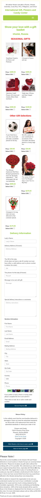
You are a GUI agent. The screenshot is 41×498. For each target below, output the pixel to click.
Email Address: (9, 338)
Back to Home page (19, 448)
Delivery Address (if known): (13, 245)
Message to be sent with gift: (14, 280)
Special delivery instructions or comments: (18, 299)
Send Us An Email (20, 436)
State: (6, 361)
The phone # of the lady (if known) (15, 272)
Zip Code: (8, 368)
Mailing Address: (10, 346)
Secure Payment (20, 405)
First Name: (8, 323)
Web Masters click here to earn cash (20, 444)
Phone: (7, 383)
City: (6, 353)
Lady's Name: (9, 238)
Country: (7, 375)
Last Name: (8, 331)
